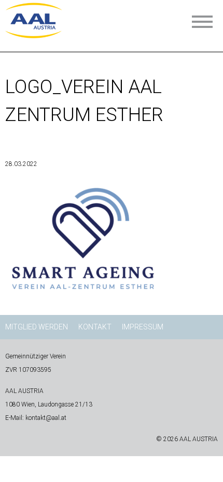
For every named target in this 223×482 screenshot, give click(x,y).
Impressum (142, 327)
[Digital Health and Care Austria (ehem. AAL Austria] (33, 34)
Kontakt (95, 327)
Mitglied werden (36, 327)
